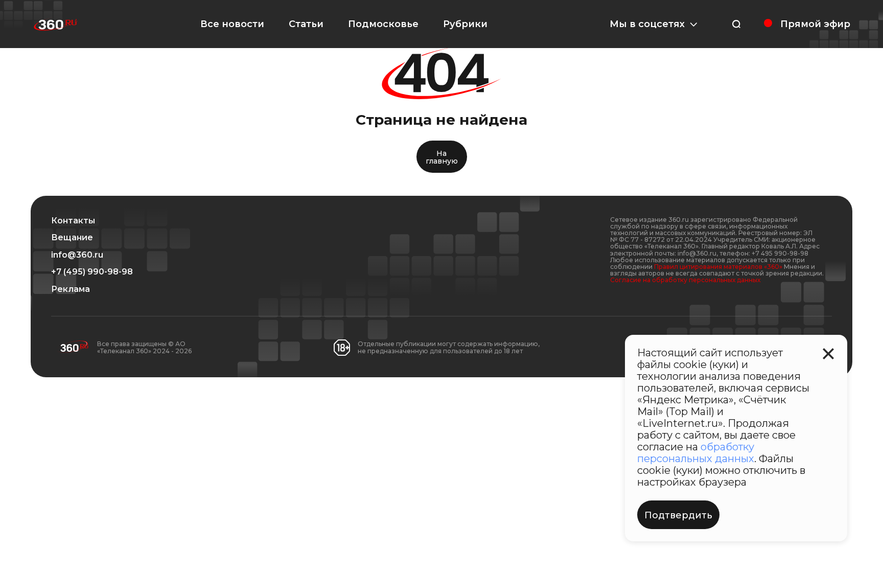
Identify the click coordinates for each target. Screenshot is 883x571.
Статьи (306, 24)
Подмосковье (383, 24)
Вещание (72, 237)
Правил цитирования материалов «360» (718, 266)
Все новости (232, 24)
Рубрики (465, 24)
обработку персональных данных (695, 453)
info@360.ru (77, 255)
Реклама (70, 289)
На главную (442, 157)
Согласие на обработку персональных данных (685, 280)
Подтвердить (678, 515)
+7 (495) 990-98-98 (92, 272)
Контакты (73, 220)
